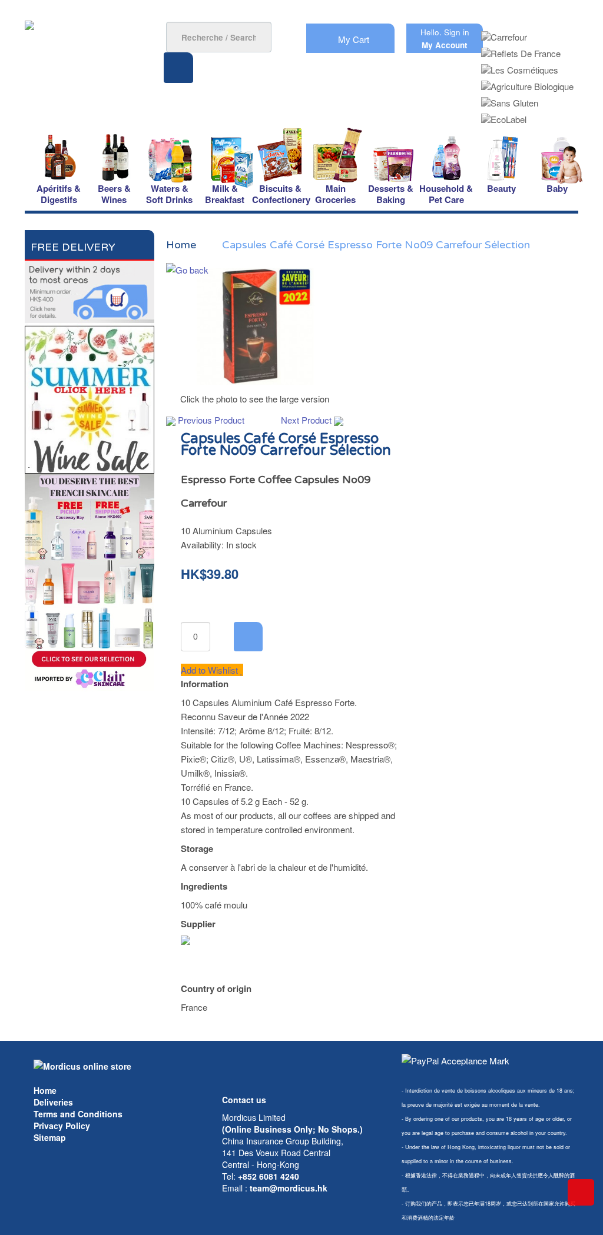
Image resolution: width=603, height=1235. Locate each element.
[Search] (178, 67)
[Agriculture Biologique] (527, 82)
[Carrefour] (504, 33)
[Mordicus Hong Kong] (82, 1065)
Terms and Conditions (78, 1114)
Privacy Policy (62, 1125)
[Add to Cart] (248, 636)
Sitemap (50, 1137)
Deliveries (53, 1102)
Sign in (456, 32)
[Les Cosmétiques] (519, 66)
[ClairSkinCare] (89, 581)
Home (45, 1090)
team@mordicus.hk (288, 1188)
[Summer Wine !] (89, 397)
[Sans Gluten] (509, 99)
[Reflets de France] (521, 50)
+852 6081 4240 (268, 1176)
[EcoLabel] (503, 115)
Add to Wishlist (210, 670)
